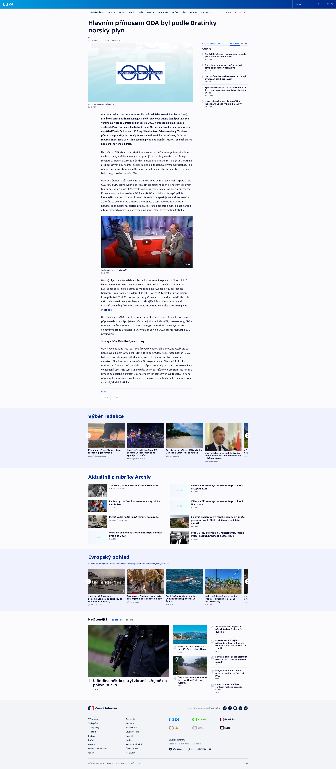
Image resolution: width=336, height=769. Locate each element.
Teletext (92, 731)
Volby (121, 12)
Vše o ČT (92, 752)
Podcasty (205, 12)
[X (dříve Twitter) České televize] (240, 708)
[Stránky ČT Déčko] (173, 727)
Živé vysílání (93, 723)
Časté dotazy (132, 748)
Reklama (130, 723)
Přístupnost (136, 763)
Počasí (175, 12)
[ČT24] (8, 4)
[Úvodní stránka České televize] (103, 708)
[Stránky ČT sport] (199, 719)
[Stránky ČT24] (174, 719)
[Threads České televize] (246, 708)
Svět (141, 12)
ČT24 (90, 38)
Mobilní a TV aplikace (97, 748)
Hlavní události (97, 12)
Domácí (131, 12)
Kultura (193, 12)
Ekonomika (163, 12)
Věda (184, 12)
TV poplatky (93, 727)
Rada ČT (129, 736)
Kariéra (129, 740)
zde (110, 309)
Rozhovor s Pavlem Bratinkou (113, 270)
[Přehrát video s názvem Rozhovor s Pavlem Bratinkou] (147, 242)
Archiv (105, 397)
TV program (93, 719)
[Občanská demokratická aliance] (140, 72)
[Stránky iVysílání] (227, 719)
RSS (246, 763)
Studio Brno (131, 727)
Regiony (150, 12)
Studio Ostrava (132, 731)
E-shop (91, 744)
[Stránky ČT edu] (225, 727)
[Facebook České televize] (230, 708)
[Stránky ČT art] (197, 727)
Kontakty (130, 752)
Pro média (130, 719)
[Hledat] (320, 4)
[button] (147, 242)
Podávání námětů (134, 744)
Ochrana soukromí (121, 763)
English (108, 763)
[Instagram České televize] (225, 708)
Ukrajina (111, 12)
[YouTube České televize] (235, 708)
